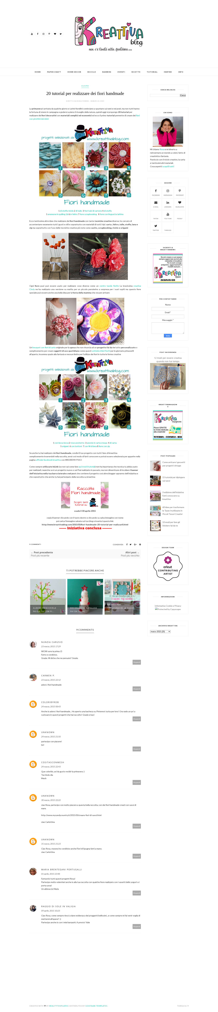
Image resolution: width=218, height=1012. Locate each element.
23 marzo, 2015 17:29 (51, 646)
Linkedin (167, 207)
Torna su (182, 1006)
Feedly (179, 218)
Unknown (48, 732)
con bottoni (76, 446)
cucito (85, 86)
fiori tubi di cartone (93, 211)
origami (65, 446)
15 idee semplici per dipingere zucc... (120, 610)
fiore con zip (104, 446)
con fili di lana (91, 446)
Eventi (121, 72)
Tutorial (152, 72)
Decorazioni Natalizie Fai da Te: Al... (46, 610)
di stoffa (108, 211)
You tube (168, 218)
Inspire (168, 72)
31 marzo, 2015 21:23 (51, 843)
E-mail (155, 207)
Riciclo (91, 72)
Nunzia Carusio (52, 642)
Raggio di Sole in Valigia (58, 906)
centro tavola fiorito (109, 286)
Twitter (156, 230)
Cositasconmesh (52, 762)
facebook (156, 195)
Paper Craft (54, 72)
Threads (167, 230)
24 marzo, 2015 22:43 (51, 766)
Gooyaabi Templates (96, 1006)
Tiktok (155, 218)
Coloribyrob (50, 702)
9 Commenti (35, 544)
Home (38, 72)
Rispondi (136, 662)
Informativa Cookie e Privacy (168, 606)
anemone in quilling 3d (58, 214)
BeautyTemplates (58, 1006)
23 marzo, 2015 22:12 (51, 680)
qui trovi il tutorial (87, 466)
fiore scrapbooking (88, 214)
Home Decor (74, 72)
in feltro (74, 214)
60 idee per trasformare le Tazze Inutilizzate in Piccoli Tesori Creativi (173, 510)
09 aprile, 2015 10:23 (50, 910)
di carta (113, 443)
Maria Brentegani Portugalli (61, 869)
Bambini (106, 72)
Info (180, 72)
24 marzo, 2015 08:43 (51, 706)
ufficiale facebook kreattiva (48, 460)
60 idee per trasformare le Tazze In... (83, 608)
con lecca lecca (62, 443)
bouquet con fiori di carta (44, 347)
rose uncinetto (78, 443)
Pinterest (180, 195)
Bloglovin (180, 207)
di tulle (79, 211)
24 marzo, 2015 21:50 (51, 736)
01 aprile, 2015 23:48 (50, 874)
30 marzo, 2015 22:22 (51, 800)
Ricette (136, 72)
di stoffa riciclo (67, 211)
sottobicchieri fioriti (101, 351)
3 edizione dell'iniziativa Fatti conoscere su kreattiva (173, 495)
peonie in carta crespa (97, 443)
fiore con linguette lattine (112, 214)
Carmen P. (48, 675)
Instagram (168, 195)
